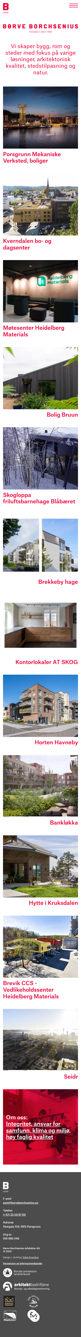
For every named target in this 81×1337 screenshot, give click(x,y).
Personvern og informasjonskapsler (22, 1263)
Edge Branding (31, 1257)
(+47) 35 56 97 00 (14, 1214)
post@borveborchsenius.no (20, 1202)
